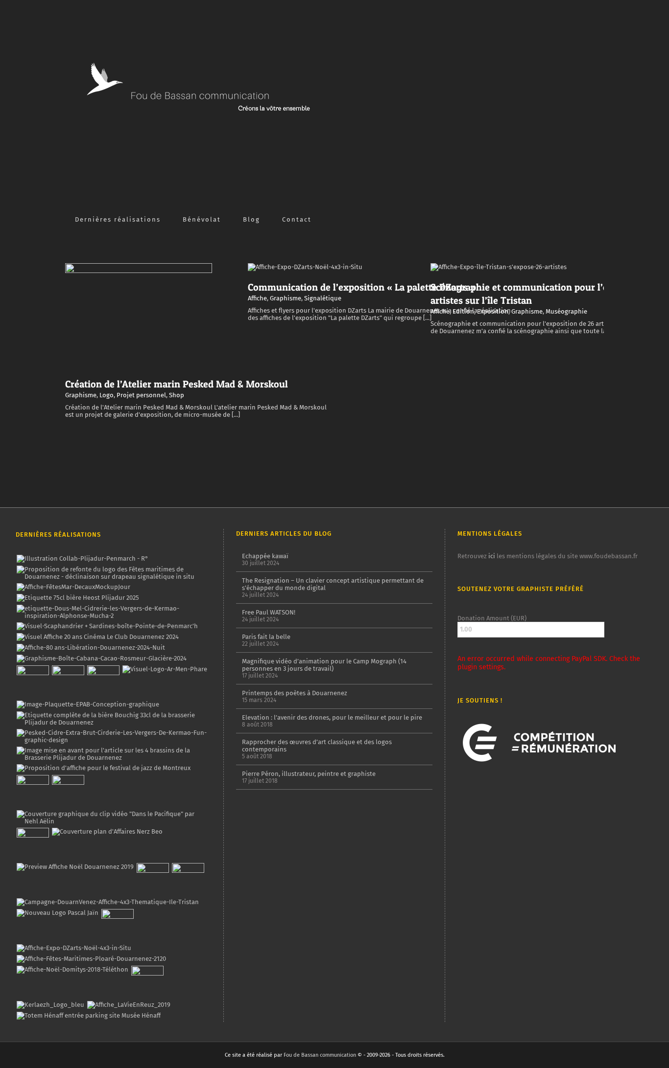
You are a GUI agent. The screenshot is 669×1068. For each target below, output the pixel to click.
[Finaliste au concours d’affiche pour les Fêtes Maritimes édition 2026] (73, 587)
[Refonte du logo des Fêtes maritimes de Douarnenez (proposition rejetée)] (113, 573)
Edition (463, 311)
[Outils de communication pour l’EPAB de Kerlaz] (88, 704)
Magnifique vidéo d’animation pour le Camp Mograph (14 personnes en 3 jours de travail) (324, 665)
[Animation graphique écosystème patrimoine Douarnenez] (32, 844)
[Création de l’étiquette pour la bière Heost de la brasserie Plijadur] (78, 597)
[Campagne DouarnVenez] (107, 902)
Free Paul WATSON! (268, 612)
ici (491, 556)
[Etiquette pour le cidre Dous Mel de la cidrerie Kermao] (113, 612)
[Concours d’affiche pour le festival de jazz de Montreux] (103, 768)
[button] (327, 219)
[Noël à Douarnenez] (75, 867)
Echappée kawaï (265, 556)
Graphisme (80, 395)
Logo (106, 395)
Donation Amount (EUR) (491, 618)
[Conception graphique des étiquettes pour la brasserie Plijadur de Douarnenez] (113, 754)
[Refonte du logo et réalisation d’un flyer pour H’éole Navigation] (117, 925)
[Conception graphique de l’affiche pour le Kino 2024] (103, 681)
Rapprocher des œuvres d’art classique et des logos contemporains (317, 745)
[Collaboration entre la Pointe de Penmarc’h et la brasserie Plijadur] (82, 558)
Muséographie (566, 311)
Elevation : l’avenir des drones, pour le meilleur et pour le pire (332, 717)
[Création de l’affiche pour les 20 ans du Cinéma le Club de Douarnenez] (97, 637)
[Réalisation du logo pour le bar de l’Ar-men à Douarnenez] (164, 669)
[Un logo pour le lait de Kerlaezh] (50, 1005)
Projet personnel (141, 395)
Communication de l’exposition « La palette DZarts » (362, 287)
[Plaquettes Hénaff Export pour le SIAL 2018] (147, 982)
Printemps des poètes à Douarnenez (294, 693)
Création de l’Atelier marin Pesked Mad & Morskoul (176, 384)
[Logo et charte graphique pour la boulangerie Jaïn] (57, 913)
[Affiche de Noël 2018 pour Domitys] (72, 969)
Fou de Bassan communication (320, 1055)
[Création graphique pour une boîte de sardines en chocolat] (101, 658)
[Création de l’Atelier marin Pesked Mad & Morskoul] (188, 879)
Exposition (492, 311)
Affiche (257, 298)
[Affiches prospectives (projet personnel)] (91, 959)
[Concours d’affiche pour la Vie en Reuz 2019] (128, 1005)
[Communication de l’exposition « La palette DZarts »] (74, 948)
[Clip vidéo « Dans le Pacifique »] (113, 817)
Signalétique (322, 298)
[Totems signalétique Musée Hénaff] (88, 1015)
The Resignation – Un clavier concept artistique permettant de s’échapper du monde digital (333, 584)
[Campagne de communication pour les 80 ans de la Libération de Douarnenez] (91, 647)
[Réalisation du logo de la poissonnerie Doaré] (32, 791)
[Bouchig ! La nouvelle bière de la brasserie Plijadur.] (113, 718)
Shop (176, 395)
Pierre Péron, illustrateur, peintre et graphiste (309, 773)
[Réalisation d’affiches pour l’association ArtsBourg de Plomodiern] (68, 681)
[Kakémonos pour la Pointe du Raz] (152, 879)
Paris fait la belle (266, 636)
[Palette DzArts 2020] (68, 791)
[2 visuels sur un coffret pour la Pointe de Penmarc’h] (107, 626)
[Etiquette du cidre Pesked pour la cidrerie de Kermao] (113, 736)
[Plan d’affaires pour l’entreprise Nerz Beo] (107, 831)
